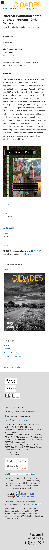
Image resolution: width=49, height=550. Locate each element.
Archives (13, 8)
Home (5, 8)
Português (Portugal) (12, 356)
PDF (7, 204)
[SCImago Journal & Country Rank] (20, 474)
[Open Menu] (2, 2)
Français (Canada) (11, 352)
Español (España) (11, 349)
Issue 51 (7, 269)
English (7, 345)
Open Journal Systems (13, 367)
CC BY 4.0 (33, 504)
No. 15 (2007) (25, 8)
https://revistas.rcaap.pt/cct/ (17, 420)
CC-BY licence (25, 254)
